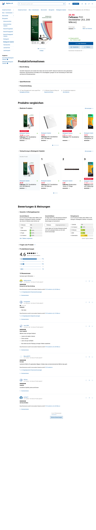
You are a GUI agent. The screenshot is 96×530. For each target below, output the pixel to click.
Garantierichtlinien (48, 92)
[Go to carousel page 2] (53, 145)
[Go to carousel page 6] (58, 145)
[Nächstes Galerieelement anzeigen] (65, 29)
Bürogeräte (5, 18)
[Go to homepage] (7, 4)
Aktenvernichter (7, 21)
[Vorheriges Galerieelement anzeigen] (17, 29)
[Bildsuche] (64, 3)
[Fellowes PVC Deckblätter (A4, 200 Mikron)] (28, 127)
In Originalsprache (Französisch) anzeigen (31, 292)
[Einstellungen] (69, 4)
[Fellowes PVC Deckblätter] (71, 127)
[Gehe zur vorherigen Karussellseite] (20, 127)
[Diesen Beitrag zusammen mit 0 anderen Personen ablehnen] (92, 281)
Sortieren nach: (23, 276)
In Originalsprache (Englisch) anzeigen (30, 316)
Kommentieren (25, 295)
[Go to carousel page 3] (54, 145)
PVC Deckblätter (49, 367)
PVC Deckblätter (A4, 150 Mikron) (52, 313)
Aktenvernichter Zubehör (7, 25)
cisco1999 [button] (26, 325)
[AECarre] (31, 380)
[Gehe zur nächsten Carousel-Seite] (90, 127)
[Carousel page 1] (38, 48)
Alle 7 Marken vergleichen (26, 238)
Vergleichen (76, 47)
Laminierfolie (6, 47)
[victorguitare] (31, 302)
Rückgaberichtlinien (24, 92)
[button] (81, 39)
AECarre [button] (26, 379)
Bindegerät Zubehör (8, 42)
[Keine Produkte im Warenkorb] (92, 4)
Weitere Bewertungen (56, 417)
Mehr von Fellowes (87, 27)
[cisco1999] (31, 326)
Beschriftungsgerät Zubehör (8, 35)
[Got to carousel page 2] (39, 48)
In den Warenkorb (82, 43)
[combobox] (30, 276)
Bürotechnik (5, 15)
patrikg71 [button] (26, 397)
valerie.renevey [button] (27, 280)
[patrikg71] (31, 397)
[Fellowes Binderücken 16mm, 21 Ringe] (71, 172)
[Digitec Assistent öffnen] (82, 4)
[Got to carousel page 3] (40, 48)
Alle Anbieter (66, 92)
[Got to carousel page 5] (42, 48)
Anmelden (75, 3)
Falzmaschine (6, 44)
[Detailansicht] (31, 230)
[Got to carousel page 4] (41, 48)
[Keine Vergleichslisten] (85, 4)
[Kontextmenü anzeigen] (83, 281)
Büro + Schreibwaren (7, 12)
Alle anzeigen (88, 108)
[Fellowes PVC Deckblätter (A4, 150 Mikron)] (50, 127)
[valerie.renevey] (31, 281)
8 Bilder (42, 50)
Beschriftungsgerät (8, 31)
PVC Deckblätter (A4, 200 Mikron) (52, 289)
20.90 (72, 15)
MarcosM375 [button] (27, 356)
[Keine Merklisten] (89, 4)
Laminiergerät (6, 50)
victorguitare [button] (27, 301)
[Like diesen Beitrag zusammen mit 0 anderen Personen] (86, 281)
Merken (88, 47)
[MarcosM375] (31, 356)
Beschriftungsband (8, 28)
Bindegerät (6, 39)
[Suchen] (19, 3)
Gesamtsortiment (6, 10)
